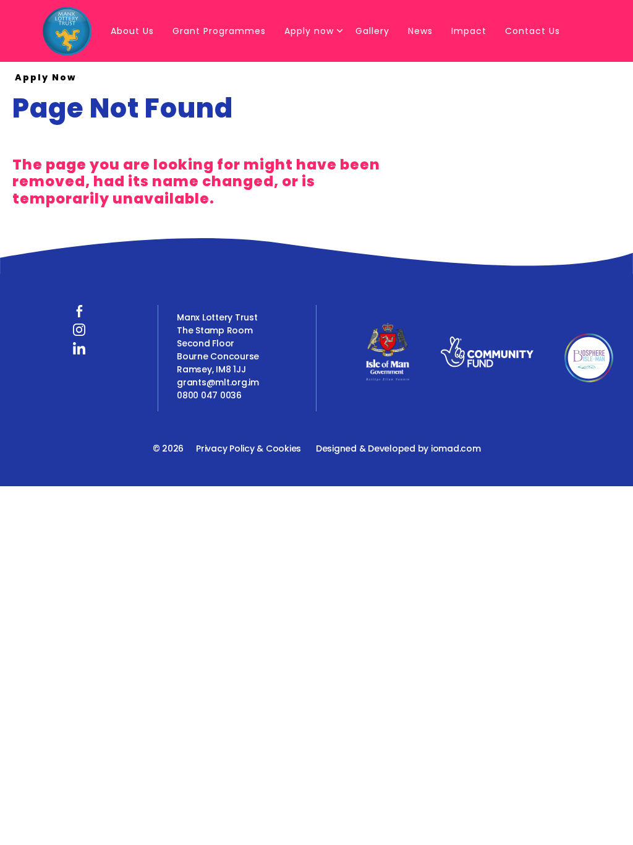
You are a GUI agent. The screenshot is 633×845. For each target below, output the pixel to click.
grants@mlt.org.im (218, 382)
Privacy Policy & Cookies (248, 448)
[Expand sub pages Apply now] (340, 31)
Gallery (372, 31)
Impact (468, 31)
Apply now (309, 31)
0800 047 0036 (209, 395)
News (420, 31)
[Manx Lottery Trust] (67, 31)
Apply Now (45, 77)
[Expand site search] (102, 77)
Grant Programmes (219, 31)
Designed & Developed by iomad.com (398, 448)
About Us (132, 31)
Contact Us (532, 31)
